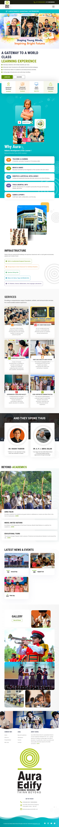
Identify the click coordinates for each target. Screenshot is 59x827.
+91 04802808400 (50, 2)
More (17, 516)
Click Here (50, 91)
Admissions (20, 737)
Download (8, 91)
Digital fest (40, 572)
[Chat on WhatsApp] (54, 824)
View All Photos (17, 620)
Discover (19, 77)
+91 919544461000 (40, 2)
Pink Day (12, 595)
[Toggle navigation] (53, 6)
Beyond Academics (22, 735)
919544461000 (26, 802)
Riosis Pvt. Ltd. (36, 823)
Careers (19, 740)
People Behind (7, 740)
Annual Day (14, 572)
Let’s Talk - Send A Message (29, 722)
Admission (7, 77)
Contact (19, 742)
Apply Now (36, 91)
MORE (38, 743)
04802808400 (34, 802)
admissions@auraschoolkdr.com (30, 809)
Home (5, 735)
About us (6, 737)
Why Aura (6, 742)
